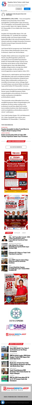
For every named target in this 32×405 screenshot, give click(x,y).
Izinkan (27, 9)
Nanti (18, 9)
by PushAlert (4, 10)
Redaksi (10, 15)
